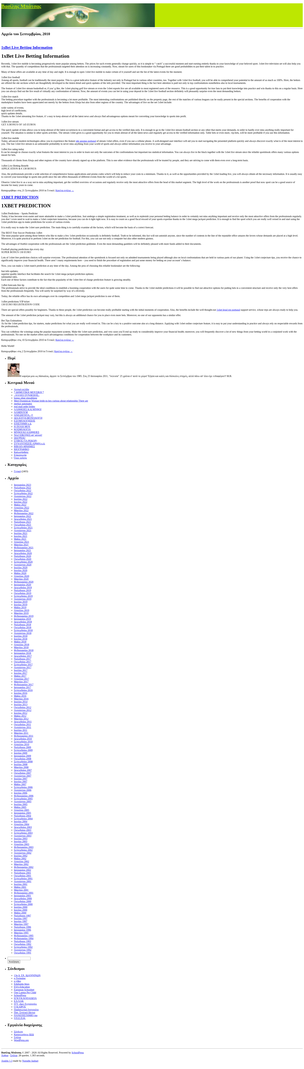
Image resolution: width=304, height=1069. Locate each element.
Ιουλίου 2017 (20, 670)
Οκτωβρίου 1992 (22, 944)
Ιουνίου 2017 (20, 673)
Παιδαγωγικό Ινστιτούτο (26, 1009)
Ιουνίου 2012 (20, 713)
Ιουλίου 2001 (20, 884)
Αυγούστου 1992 (22, 950)
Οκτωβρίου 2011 (22, 724)
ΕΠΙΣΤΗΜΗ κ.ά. (23, 423)
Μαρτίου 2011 (21, 733)
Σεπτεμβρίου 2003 (23, 833)
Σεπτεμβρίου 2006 (23, 787)
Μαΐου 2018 (20, 641)
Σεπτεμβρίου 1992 (23, 947)
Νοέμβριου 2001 (22, 872)
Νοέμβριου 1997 (22, 915)
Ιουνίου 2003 (20, 841)
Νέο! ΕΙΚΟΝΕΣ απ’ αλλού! (28, 435)
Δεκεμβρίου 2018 (23, 621)
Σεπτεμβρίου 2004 (23, 818)
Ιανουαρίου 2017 (22, 687)
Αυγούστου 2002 (22, 853)
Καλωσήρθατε (21, 452)
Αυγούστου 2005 (22, 801)
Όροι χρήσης (20, 458)
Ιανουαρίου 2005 (22, 813)
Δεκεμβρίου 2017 (23, 656)
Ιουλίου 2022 (20, 499)
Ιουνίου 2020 (20, 570)
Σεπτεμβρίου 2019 (23, 596)
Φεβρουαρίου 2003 (23, 847)
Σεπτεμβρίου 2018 (23, 630)
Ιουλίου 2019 (20, 601)
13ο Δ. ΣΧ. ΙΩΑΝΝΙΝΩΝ (27, 975)
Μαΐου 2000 (20, 912)
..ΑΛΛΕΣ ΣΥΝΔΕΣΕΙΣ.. (26, 395)
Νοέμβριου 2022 (22, 487)
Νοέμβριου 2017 (22, 659)
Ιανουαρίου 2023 (22, 484)
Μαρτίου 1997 (21, 924)
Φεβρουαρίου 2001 (23, 892)
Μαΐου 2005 (20, 807)
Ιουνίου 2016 (20, 693)
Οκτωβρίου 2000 (22, 901)
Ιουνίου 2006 (20, 793)
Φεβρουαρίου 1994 (23, 938)
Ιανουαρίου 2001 (22, 895)
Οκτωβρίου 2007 (22, 773)
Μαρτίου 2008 (21, 767)
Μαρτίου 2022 (21, 510)
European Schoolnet (24, 989)
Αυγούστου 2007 (22, 775)
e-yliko (17, 981)
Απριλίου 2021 (21, 542)
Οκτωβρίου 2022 (22, 490)
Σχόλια (17, 1037)
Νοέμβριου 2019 (22, 590)
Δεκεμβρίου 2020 (23, 553)
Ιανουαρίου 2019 (22, 619)
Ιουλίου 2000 (20, 907)
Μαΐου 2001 (20, 887)
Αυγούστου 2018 (22, 633)
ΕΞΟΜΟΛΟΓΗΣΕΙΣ (24, 420)
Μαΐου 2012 (20, 716)
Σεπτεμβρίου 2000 (23, 904)
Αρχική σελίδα (21, 389)
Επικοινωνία (20, 455)
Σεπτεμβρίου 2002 (23, 850)
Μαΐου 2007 (20, 784)
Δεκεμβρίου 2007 (23, 770)
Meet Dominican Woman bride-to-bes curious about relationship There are (51, 400)
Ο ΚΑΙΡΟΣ (20, 1006)
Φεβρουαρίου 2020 (23, 581)
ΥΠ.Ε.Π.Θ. (20, 1018)
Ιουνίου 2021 (20, 536)
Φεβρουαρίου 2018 (23, 650)
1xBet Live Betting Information (26, 47)
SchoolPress (20, 995)
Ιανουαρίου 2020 (22, 584)
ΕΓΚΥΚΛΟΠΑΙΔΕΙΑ (25, 998)
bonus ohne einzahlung (25, 398)
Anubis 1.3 (6, 1060)
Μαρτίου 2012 (21, 718)
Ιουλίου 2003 (20, 838)
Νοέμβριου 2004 (22, 815)
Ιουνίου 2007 (20, 781)
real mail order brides (24, 406)
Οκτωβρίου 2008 (22, 758)
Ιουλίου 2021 (20, 533)
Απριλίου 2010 (21, 744)
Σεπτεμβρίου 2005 (23, 798)
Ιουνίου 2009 (20, 753)
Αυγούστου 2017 (22, 667)
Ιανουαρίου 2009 (22, 756)
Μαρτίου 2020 (21, 579)
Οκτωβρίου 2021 (22, 524)
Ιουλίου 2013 (20, 704)
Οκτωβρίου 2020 (22, 559)
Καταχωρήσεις (24, 1034)
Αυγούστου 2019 (22, 599)
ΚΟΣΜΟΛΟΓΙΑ (22, 429)
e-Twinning (19, 978)
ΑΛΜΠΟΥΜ (21, 412)
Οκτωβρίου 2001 (22, 875)
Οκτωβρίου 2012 (22, 707)
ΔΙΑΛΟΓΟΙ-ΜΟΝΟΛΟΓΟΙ (28, 418)
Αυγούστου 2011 (22, 727)
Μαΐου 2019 (20, 607)
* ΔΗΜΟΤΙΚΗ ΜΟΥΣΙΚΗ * (29, 392)
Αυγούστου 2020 (22, 564)
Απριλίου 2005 (21, 810)
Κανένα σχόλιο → (65, 190)
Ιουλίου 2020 (20, 567)
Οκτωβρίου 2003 (22, 830)
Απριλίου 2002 (21, 861)
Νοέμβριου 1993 (22, 941)
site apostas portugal (86, 141)
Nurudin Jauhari (30, 1060)
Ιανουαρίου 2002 (22, 870)
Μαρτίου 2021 (21, 544)
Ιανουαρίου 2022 (22, 516)
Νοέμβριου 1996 (22, 927)
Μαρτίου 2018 (21, 647)
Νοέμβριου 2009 (22, 747)
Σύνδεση (18, 1031)
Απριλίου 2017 (21, 678)
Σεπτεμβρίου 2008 (23, 761)
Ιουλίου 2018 (20, 636)
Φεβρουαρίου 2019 (23, 616)
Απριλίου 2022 (21, 507)
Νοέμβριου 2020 (22, 556)
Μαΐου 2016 (20, 696)
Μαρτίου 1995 (21, 932)
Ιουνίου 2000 (20, 910)
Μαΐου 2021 (20, 539)
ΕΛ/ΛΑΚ (19, 1001)
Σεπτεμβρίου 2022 (23, 493)
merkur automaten (23, 403)
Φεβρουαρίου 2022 (23, 513)
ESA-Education (22, 986)
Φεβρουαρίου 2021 (23, 547)
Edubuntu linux (21, 984)
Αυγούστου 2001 (22, 881)
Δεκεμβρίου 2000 (23, 898)
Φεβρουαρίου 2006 (23, 795)
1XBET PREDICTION (19, 197)
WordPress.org (21, 1040)
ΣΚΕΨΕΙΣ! (19, 438)
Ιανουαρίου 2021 (22, 550)
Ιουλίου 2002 (20, 855)
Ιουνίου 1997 (20, 921)
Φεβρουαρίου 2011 (23, 736)
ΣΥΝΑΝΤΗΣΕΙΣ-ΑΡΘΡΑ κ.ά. (29, 443)
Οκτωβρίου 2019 (22, 593)
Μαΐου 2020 (20, 573)
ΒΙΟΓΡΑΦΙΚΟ (21, 449)
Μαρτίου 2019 (21, 613)
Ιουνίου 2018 (20, 639)
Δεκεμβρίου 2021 (23, 519)
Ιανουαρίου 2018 (22, 653)
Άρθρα (4, 1055)
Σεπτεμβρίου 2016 (23, 690)
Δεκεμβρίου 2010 (23, 738)
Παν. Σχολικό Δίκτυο (24, 1012)
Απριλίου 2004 (21, 824)
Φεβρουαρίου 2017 (23, 684)
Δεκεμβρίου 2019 (23, 587)
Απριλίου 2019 (21, 610)
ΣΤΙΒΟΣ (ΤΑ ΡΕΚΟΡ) (25, 440)
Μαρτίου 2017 (21, 681)
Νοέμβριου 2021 (22, 522)
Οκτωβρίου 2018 (22, 627)
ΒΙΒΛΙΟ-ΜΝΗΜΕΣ (24, 446)
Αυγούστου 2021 (22, 530)
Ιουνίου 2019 (20, 604)
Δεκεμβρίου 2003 (23, 827)
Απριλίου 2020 (21, 576)
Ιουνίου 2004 (20, 821)
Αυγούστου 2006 (22, 790)
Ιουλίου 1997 (20, 918)
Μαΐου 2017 (20, 676)
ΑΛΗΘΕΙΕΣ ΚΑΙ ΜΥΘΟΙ (27, 409)
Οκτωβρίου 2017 (22, 661)
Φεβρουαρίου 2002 (23, 867)
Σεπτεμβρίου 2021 (23, 527)
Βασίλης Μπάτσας (21, 6)
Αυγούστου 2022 (22, 496)
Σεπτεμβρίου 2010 (23, 741)
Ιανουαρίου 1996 (22, 930)
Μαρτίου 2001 (21, 890)
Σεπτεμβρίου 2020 (23, 561)
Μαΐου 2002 (20, 858)
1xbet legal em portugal (228, 309)
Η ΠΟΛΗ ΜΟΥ (22, 426)
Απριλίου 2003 (21, 844)
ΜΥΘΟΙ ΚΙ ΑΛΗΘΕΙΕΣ (26, 432)
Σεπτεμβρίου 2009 (23, 750)
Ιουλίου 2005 (20, 804)
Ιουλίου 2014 (20, 701)
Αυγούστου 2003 (22, 835)
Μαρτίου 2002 (21, 864)
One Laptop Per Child (25, 992)
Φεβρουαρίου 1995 (23, 935)
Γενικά (17, 471)
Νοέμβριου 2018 (22, 624)
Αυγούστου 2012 (22, 710)
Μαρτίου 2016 (21, 698)
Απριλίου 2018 (21, 644)
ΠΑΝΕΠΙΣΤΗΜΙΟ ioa (25, 1015)
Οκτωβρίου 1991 (22, 952)
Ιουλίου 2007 (20, 778)
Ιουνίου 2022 (20, 502)
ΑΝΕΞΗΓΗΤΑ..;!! (23, 415)
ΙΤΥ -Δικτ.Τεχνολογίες (25, 1004)
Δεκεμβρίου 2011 (23, 721)
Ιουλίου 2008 (20, 764)
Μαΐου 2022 (20, 504)
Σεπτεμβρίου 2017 (23, 664)
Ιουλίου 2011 (20, 730)
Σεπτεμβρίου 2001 (23, 878)
